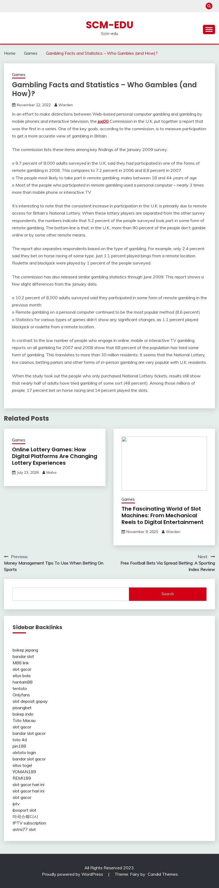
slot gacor (22, 669)
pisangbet (22, 707)
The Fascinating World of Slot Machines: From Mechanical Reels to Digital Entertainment (163, 515)
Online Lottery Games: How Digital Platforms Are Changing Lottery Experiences (54, 456)
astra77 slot (24, 829)
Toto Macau (24, 720)
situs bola (21, 675)
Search (168, 593)
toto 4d (20, 739)
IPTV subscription (29, 823)
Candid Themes (163, 874)
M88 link (21, 662)
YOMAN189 (24, 771)
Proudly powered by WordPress (73, 874)
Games (18, 74)
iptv (16, 803)
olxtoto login (24, 752)
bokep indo (23, 714)
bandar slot (23, 656)
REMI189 (22, 778)
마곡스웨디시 (25, 816)
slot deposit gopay (30, 701)
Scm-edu (110, 25)
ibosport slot (24, 810)
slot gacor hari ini (28, 784)
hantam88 (23, 682)
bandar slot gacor (29, 733)
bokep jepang (25, 650)
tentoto (20, 688)
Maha (51, 472)
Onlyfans (21, 694)
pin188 (19, 746)
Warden (65, 104)
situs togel (22, 765)
